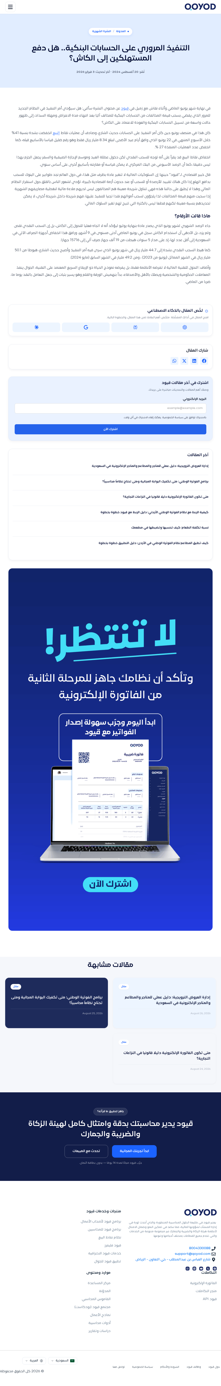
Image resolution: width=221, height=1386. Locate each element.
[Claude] (36, 327)
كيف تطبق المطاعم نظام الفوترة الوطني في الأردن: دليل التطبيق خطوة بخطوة (153, 543)
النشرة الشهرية (101, 31)
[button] (204, 361)
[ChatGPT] (184, 327)
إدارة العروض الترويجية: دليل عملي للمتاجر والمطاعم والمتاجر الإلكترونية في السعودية (150, 466)
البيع (56, 133)
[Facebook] (215, 1269)
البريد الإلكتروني (194, 399)
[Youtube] (201, 1269)
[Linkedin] (194, 1269)
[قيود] (200, 6)
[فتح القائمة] (10, 7)
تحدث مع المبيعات (86, 1151)
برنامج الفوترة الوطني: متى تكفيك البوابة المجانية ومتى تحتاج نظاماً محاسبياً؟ (155, 481)
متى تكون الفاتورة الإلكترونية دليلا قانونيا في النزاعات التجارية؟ (165, 497)
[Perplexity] (135, 327)
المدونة (121, 31)
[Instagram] (187, 1269)
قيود (125, 108)
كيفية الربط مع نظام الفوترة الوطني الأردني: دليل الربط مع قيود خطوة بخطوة (154, 512)
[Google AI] (86, 327)
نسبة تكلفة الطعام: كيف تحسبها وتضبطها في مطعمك (169, 527)
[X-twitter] (208, 1269)
